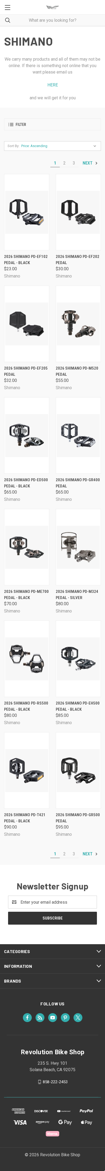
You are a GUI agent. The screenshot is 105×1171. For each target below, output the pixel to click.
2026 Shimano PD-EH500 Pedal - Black (78, 706)
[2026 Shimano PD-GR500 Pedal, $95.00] (78, 770)
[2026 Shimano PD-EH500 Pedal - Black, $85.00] (78, 659)
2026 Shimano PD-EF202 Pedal (77, 259)
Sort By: (13, 146)
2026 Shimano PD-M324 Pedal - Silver (77, 594)
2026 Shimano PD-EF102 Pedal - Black (26, 259)
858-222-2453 (55, 1081)
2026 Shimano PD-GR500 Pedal (78, 817)
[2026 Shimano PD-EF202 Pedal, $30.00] (78, 212)
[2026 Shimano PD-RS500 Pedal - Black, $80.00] (26, 659)
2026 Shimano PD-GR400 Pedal (78, 482)
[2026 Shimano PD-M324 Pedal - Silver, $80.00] (78, 547)
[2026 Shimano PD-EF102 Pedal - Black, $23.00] (26, 212)
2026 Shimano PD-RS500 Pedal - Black (26, 706)
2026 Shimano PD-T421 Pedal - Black (25, 817)
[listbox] (59, 146)
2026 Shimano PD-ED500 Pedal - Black (26, 482)
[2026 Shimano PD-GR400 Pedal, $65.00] (78, 435)
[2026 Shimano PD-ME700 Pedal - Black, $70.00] (26, 547)
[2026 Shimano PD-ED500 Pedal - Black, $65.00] (26, 435)
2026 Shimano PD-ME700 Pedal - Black (26, 594)
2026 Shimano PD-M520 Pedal (77, 371)
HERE (52, 84)
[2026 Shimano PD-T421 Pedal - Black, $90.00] (26, 770)
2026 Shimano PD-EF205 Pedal (26, 371)
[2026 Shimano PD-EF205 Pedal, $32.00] (26, 324)
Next (88, 163)
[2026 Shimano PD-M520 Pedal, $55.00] (78, 324)
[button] (52, 124)
